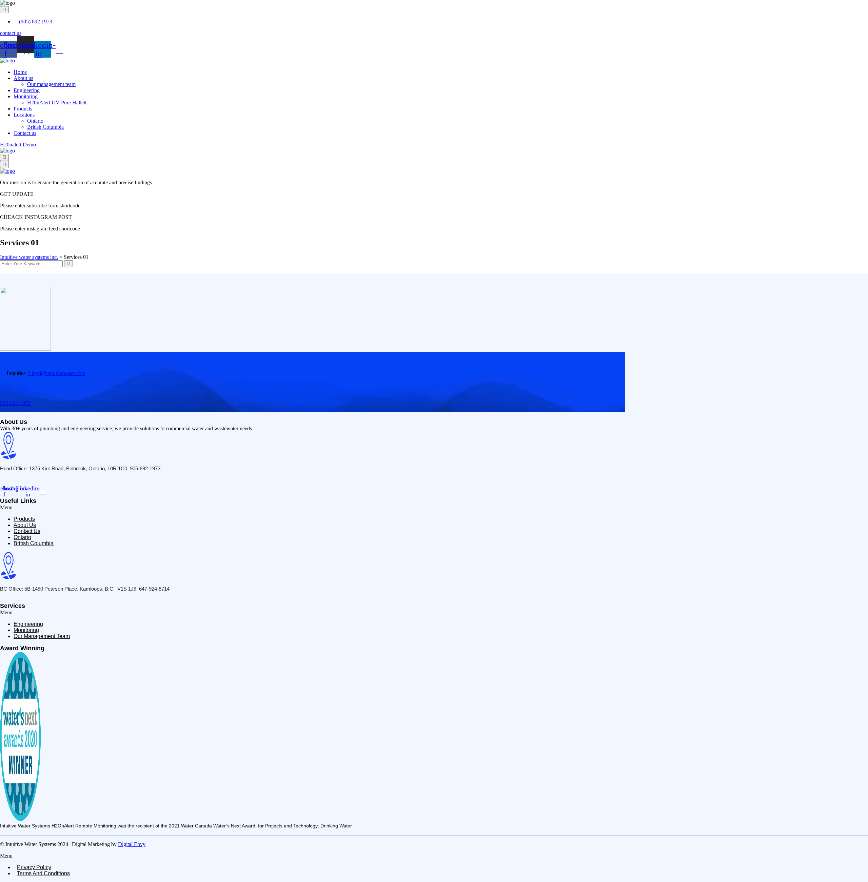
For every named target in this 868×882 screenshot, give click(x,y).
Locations (24, 115)
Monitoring (26, 96)
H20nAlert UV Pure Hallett (56, 102)
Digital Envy (131, 844)
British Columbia (45, 127)
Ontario (35, 121)
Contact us (25, 133)
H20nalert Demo (18, 144)
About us (23, 78)
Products (23, 108)
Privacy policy (34, 867)
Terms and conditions (43, 873)
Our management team (51, 84)
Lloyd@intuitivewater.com (56, 373)
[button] (434, 508)
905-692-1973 (15, 403)
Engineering (27, 90)
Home (20, 72)
